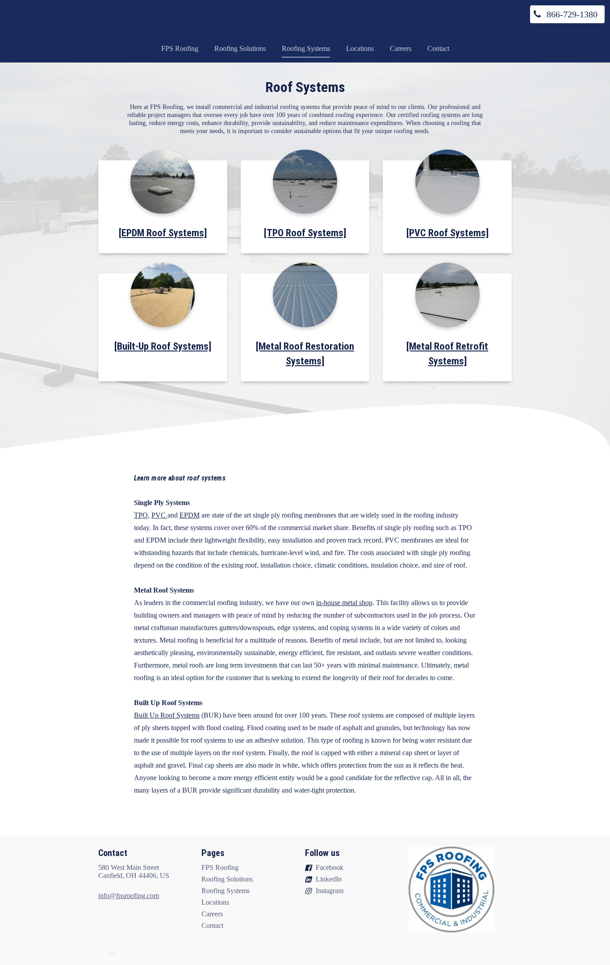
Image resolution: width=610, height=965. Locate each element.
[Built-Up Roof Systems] (162, 346)
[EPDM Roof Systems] (163, 232)
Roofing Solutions (240, 48)
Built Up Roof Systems (167, 715)
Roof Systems (305, 87)
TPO (141, 515)
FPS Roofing (179, 48)
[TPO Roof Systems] (305, 232)
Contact (438, 48)
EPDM (190, 515)
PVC (159, 515)
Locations (360, 48)
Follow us (322, 853)
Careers (400, 48)
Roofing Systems (306, 48)
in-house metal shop (344, 602)
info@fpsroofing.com (128, 895)
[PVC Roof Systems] (447, 232)
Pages (213, 853)
